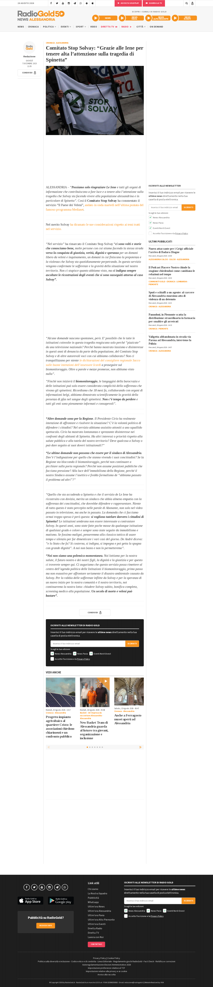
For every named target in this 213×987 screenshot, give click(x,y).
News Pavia (82, 653)
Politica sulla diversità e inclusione (54, 961)
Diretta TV (108, 26)
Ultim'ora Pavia (96, 915)
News (21, 26)
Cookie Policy (113, 958)
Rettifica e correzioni (165, 961)
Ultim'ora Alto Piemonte (101, 919)
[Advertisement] (95, 160)
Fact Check (149, 961)
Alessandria (62, 42)
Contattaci (96, 944)
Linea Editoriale (105, 961)
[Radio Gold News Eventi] (184, 18)
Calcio (172, 259)
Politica (48, 26)
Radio (125, 26)
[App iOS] (92, 3)
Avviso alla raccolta (107, 974)
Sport (80, 26)
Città (140, 26)
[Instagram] (69, 3)
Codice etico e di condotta (83, 961)
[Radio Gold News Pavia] (131, 18)
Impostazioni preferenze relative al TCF (106, 968)
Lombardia (182, 281)
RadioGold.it (70, 982)
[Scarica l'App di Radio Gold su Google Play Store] (61, 901)
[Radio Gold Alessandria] (41, 15)
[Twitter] (57, 3)
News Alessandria (62, 653)
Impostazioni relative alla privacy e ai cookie (106, 971)
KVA (162, 982)
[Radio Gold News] (104, 18)
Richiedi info (45, 925)
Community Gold (157, 281)
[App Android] (87, 3)
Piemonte (153, 284)
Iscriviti (132, 643)
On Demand (156, 26)
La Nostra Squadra (97, 893)
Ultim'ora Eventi (97, 924)
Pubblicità (93, 898)
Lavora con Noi (96, 937)
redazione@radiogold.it (133, 982)
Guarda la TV (155, 3)
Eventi (65, 26)
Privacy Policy (83, 659)
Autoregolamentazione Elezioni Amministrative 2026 (106, 964)
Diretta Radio (95, 928)
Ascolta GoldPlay (129, 3)
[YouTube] (63, 3)
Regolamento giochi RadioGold (127, 961)
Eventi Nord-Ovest (102, 653)
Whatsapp (93, 902)
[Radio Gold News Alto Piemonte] (157, 18)
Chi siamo (93, 889)
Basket (83, 712)
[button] (29, 72)
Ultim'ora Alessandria (99, 911)
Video (93, 26)
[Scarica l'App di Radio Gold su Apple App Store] (30, 901)
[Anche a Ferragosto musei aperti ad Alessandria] (129, 692)
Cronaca (33, 26)
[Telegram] (75, 3)
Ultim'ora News (96, 906)
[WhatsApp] (81, 3)
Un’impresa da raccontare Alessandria (91, 714)
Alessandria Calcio (158, 259)
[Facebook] (51, 3)
